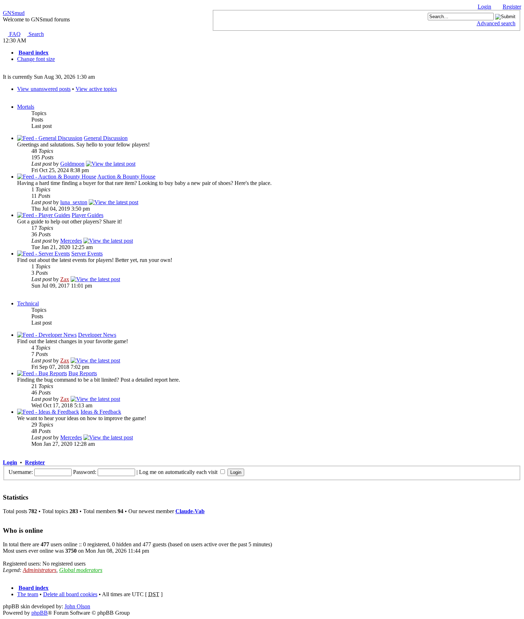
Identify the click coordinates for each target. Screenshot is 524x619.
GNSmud (14, 13)
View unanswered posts (44, 89)
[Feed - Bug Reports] (42, 373)
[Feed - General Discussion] (49, 138)
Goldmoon (72, 164)
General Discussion (106, 138)
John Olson (77, 606)
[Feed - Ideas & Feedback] (48, 412)
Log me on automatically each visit (179, 472)
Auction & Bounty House (126, 177)
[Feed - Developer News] (47, 335)
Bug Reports (82, 373)
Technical (28, 303)
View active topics (96, 89)
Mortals (25, 107)
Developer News (97, 335)
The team (27, 594)
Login (484, 7)
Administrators (39, 570)
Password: (84, 472)
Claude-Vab (190, 511)
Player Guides (87, 215)
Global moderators (80, 570)
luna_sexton (73, 202)
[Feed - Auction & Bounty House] (56, 177)
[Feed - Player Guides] (43, 215)
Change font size (36, 59)
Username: (21, 472)
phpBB (39, 613)
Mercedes (71, 241)
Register (512, 7)
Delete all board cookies (70, 594)
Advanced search (496, 23)
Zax (64, 279)
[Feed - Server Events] (43, 254)
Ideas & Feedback (101, 412)
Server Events (87, 254)
